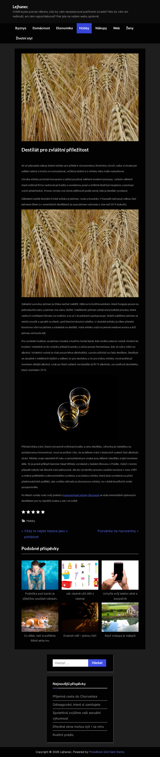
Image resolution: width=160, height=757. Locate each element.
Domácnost (41, 28)
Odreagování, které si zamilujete (76, 704)
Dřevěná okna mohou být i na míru (78, 727)
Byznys (20, 28)
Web (116, 28)
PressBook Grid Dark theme (106, 751)
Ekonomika (64, 28)
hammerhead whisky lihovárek (81, 495)
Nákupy (101, 28)
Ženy (129, 28)
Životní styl (24, 38)
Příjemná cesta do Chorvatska (75, 696)
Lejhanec (20, 6)
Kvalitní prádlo (63, 735)
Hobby (84, 28)
